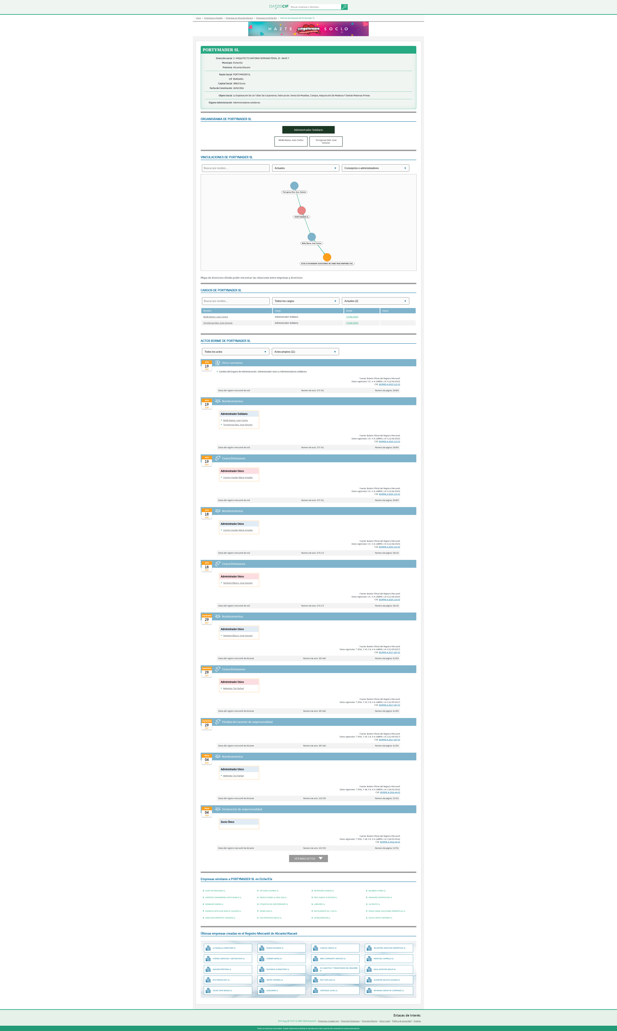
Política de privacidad (401, 1021)
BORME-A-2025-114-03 (389, 547)
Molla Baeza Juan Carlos (215, 316)
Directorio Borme (369, 1021)
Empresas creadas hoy (328, 1021)
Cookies (417, 1021)
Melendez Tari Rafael (233, 688)
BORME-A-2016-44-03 (390, 792)
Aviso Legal (384, 1021)
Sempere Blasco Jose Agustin (238, 582)
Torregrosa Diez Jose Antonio (217, 322)
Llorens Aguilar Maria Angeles (238, 477)
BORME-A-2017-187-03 (389, 652)
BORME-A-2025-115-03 (389, 384)
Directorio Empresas (350, 1021)
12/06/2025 (352, 316)
